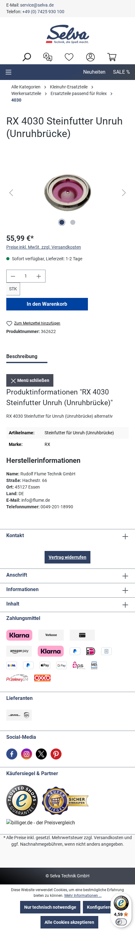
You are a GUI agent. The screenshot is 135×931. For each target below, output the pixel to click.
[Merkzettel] (67, 56)
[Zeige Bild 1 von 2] (61, 222)
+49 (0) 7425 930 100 (43, 11)
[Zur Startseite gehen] (67, 34)
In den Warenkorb (47, 304)
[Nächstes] (124, 192)
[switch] (121, 921)
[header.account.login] (89, 56)
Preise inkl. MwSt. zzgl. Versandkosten (43, 247)
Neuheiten (94, 72)
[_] (67, 192)
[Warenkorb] (110, 56)
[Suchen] (24, 56)
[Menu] (8, 72)
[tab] (26, 357)
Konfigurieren (101, 907)
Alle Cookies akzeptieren (69, 922)
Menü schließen (32, 380)
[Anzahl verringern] (12, 276)
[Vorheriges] (11, 192)
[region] (67, 192)
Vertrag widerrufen (67, 557)
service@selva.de (37, 5)
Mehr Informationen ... (83, 895)
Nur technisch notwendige (50, 907)
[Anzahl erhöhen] (39, 276)
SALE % (121, 72)
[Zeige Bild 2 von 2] (72, 222)
